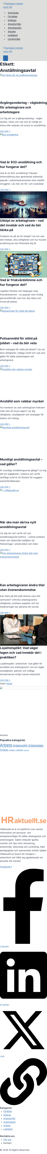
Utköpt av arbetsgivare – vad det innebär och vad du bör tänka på (22, 225)
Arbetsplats (35, 745)
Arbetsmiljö (20, 745)
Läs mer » (5, 131)
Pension (26, 750)
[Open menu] (5, 58)
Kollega (12, 750)
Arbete (6, 745)
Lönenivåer (14, 39)
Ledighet (19, 750)
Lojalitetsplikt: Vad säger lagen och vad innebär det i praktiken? (20, 652)
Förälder (4, 750)
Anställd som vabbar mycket (22, 401)
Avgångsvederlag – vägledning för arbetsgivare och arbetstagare (23, 107)
